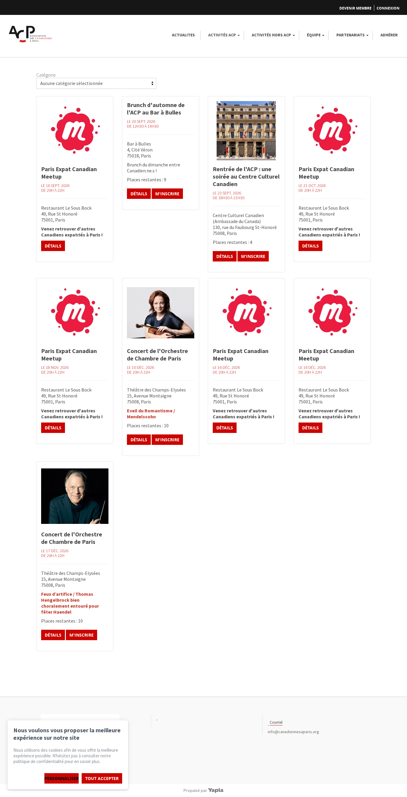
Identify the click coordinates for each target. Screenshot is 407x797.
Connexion (388, 8)
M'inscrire (167, 193)
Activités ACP (222, 35)
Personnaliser (61, 778)
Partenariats (350, 35)
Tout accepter (102, 778)
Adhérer (389, 35)
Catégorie (46, 75)
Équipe (314, 35)
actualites (183, 35)
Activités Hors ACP (271, 35)
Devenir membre (355, 8)
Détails (53, 246)
